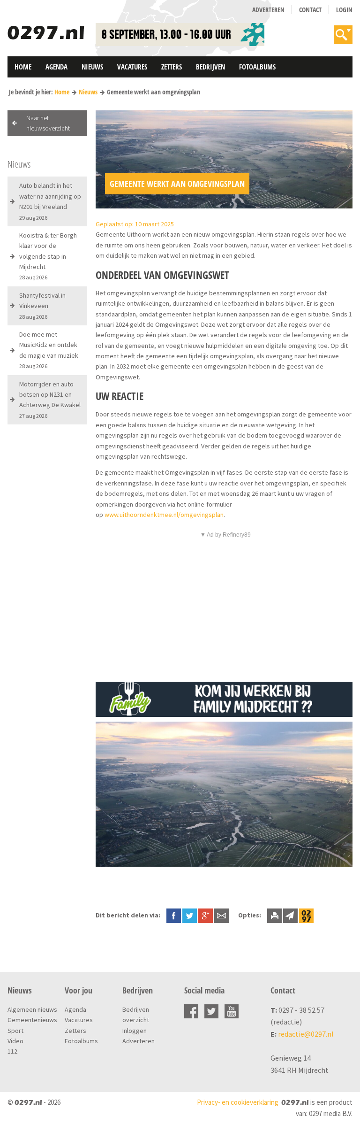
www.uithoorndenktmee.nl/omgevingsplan (164, 514)
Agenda (56, 66)
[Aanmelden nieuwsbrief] (290, 915)
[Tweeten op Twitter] (189, 915)
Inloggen (134, 1030)
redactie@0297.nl (306, 1034)
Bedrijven (210, 66)
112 (12, 1051)
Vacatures (132, 66)
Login (344, 9)
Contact (310, 9)
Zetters (171, 66)
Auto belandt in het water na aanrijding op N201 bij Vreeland (50, 201)
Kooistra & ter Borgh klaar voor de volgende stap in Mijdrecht (48, 256)
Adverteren (268, 9)
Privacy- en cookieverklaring (237, 1102)
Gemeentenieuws (32, 1020)
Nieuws (92, 66)
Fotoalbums (257, 66)
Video (15, 1041)
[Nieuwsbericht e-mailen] (221, 915)
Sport (15, 1030)
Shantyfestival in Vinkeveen (42, 305)
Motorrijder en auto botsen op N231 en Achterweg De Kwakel (50, 399)
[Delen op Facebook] (173, 915)
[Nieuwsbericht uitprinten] (274, 915)
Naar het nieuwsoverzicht (48, 123)
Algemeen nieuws (32, 1009)
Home (23, 66)
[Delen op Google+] (205, 915)
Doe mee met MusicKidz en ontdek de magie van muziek (48, 350)
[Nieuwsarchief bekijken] (306, 915)
